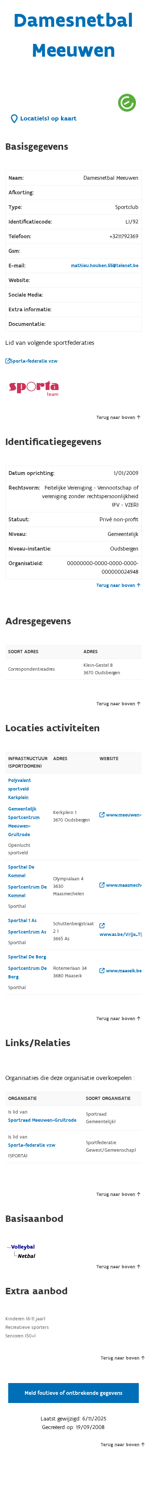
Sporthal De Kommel (21, 871)
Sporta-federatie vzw (33, 361)
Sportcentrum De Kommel (27, 891)
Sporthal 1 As (22, 920)
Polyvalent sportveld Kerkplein (19, 789)
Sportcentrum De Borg (27, 972)
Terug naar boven (115, 417)
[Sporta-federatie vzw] (33, 388)
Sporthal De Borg (27, 957)
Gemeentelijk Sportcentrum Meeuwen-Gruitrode (24, 822)
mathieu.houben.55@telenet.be (104, 265)
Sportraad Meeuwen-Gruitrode (42, 1120)
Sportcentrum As (27, 932)
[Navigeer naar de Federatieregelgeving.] (127, 102)
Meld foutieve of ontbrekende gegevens (73, 1393)
